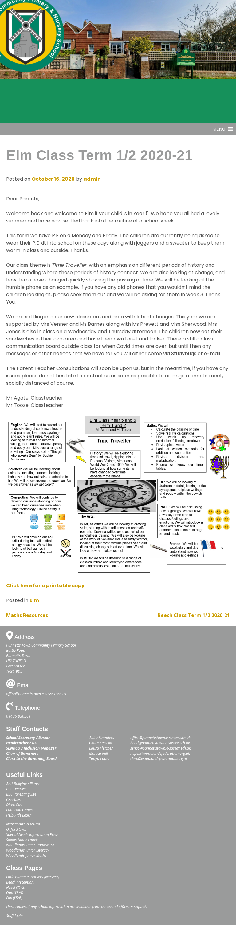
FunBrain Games (19, 810)
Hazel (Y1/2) (15, 887)
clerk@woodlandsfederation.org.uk (159, 758)
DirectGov (14, 804)
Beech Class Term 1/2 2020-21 (194, 615)
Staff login (14, 915)
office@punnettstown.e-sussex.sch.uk (36, 693)
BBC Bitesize (16, 789)
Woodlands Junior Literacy (27, 850)
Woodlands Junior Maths (26, 855)
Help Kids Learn (19, 815)
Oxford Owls (16, 829)
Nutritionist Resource (23, 824)
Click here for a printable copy (45, 585)
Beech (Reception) (20, 882)
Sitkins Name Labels (22, 839)
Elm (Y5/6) (14, 897)
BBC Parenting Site (21, 794)
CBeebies (13, 799)
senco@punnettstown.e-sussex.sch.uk (160, 748)
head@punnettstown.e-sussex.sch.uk (160, 743)
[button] (218, 129)
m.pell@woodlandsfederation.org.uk (160, 753)
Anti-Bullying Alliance (23, 783)
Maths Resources (27, 615)
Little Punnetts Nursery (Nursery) (32, 877)
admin (92, 179)
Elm (34, 600)
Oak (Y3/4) (14, 892)
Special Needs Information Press (32, 834)
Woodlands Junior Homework (30, 845)
